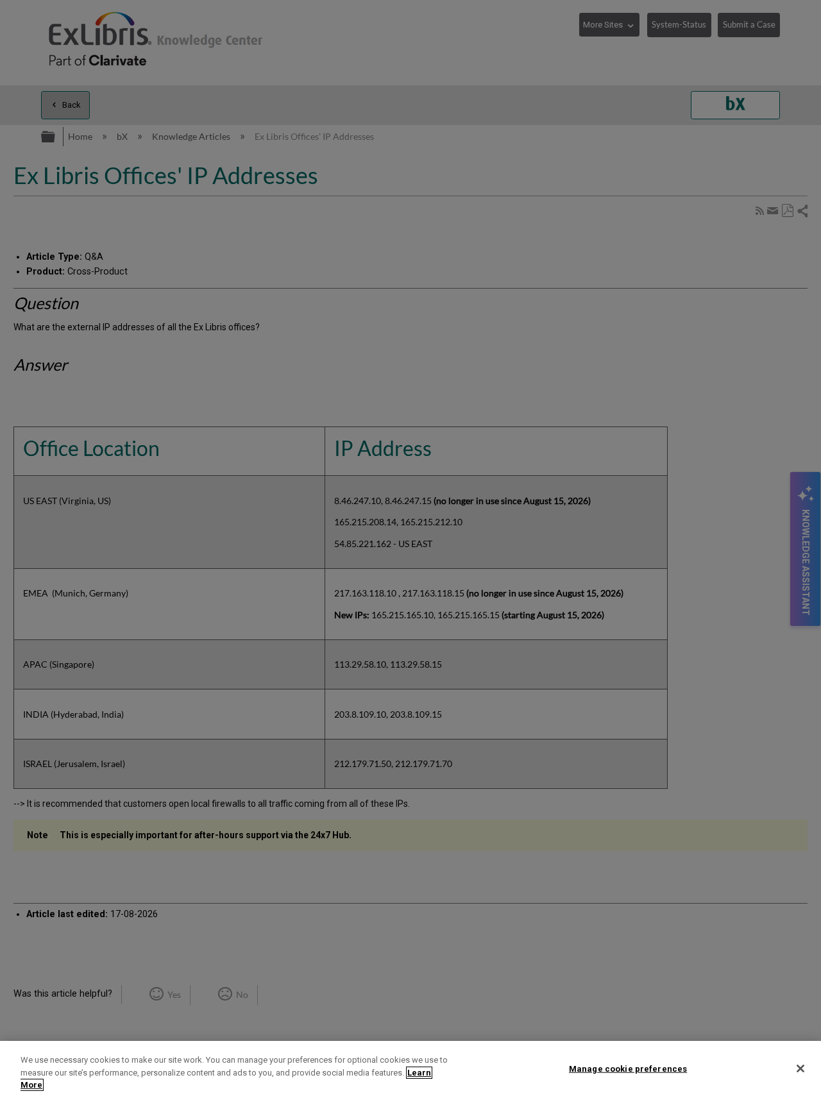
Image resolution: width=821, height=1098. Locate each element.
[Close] (800, 1068)
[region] (410, 1069)
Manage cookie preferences (628, 1068)
